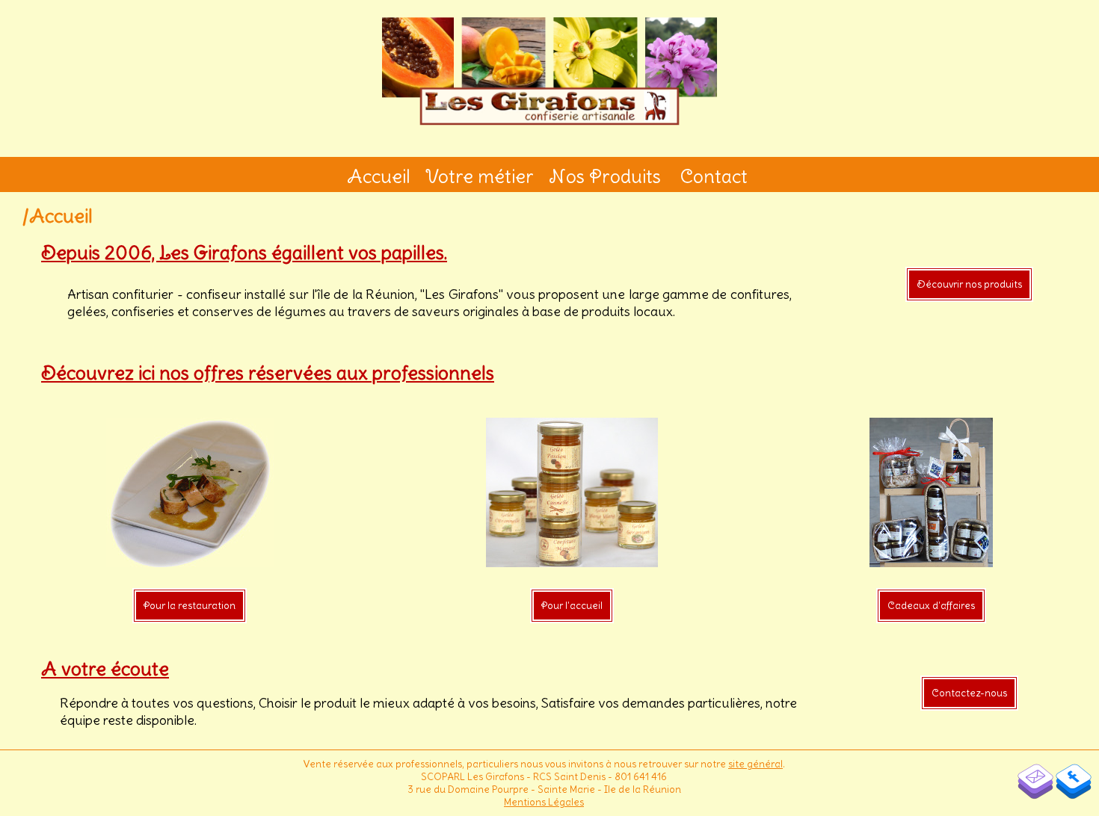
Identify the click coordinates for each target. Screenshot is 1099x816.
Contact (714, 176)
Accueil (378, 176)
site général (755, 764)
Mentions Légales (544, 802)
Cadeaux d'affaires (931, 605)
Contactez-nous (969, 693)
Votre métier (479, 176)
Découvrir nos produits (969, 284)
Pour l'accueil (572, 605)
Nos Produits (605, 176)
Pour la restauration (190, 605)
